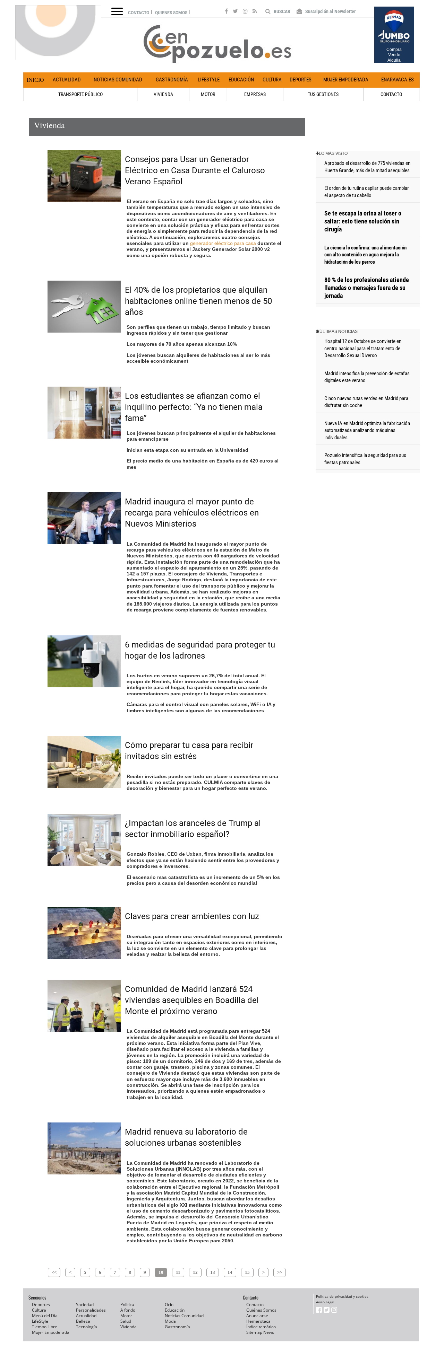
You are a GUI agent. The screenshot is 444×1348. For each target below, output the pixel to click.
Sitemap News (260, 1332)
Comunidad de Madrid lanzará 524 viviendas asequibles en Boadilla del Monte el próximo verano (192, 1000)
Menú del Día (45, 1316)
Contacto (138, 12)
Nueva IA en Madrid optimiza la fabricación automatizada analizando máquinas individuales (367, 430)
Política (127, 1304)
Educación (241, 80)
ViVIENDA (163, 94)
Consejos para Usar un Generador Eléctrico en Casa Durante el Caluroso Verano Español (195, 170)
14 (230, 1272)
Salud (125, 1321)
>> (279, 1272)
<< (54, 1272)
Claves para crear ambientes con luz (192, 916)
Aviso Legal (325, 1301)
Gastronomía (172, 80)
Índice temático (261, 1327)
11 (178, 1272)
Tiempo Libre (44, 1327)
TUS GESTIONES (323, 94)
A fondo (127, 1310)
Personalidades (91, 1310)
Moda (170, 1321)
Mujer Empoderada (345, 80)
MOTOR (208, 94)
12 (195, 1272)
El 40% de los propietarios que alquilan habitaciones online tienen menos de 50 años (198, 301)
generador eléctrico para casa (223, 243)
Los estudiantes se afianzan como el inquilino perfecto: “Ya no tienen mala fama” (194, 407)
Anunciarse (257, 1316)
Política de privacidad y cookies (342, 1296)
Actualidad (67, 80)
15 (247, 1272)
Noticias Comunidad (118, 80)
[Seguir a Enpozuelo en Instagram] (245, 12)
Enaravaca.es (397, 80)
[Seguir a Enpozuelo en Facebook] (226, 12)
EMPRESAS (255, 94)
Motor (126, 1316)
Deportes (300, 80)
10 (161, 1272)
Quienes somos (171, 12)
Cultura (272, 80)
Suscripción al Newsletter (330, 11)
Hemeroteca (258, 1321)
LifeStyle (209, 80)
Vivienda (128, 1327)
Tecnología (86, 1327)
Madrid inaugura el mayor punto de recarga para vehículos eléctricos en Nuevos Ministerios (192, 513)
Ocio (169, 1304)
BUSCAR (281, 11)
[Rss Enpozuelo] (254, 12)
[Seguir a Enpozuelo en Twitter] (235, 12)
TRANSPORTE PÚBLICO (80, 94)
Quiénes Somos (261, 1310)
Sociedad (85, 1304)
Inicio (35, 80)
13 (212, 1272)
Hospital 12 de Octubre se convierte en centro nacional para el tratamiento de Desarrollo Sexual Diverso (362, 348)
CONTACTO (391, 94)
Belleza (83, 1321)
